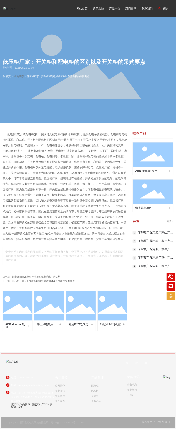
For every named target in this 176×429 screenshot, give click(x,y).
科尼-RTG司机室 (110, 324)
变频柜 (94, 396)
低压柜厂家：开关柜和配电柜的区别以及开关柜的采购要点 (43, 281)
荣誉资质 (60, 396)
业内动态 (19, 76)
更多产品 (96, 401)
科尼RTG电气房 (78, 324)
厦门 (167, 421)
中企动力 (159, 421)
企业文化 (60, 390)
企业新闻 (132, 389)
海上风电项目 (45, 324)
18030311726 (25, 377)
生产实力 (60, 401)
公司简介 (60, 385)
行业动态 (132, 384)
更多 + (170, 221)
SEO (82, 422)
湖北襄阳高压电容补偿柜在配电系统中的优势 (36, 276)
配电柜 (94, 385)
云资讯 (130, 395)
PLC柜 (94, 390)
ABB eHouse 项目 (15, 326)
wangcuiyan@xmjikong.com (33, 385)
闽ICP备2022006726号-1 (64, 422)
